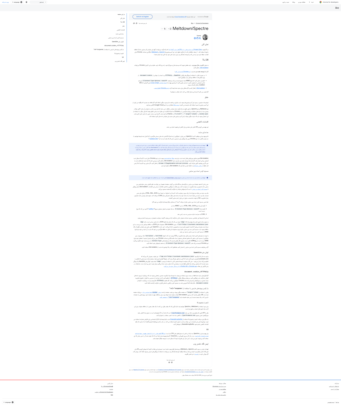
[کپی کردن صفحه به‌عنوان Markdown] (165, 28)
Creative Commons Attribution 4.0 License (169, 369)
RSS (112, 395)
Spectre (162, 52)
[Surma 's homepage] (195, 38)
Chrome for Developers (202, 23)
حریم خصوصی (330, 402)
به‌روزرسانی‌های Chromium (219, 386)
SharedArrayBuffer (176, 319)
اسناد (312, 2)
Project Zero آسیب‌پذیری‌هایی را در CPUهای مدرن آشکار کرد (185, 49)
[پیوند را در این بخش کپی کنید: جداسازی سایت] (196, 132)
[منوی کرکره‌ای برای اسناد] (309, 2)
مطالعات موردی (301, 2)
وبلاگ (293, 2)
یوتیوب (111, 389)
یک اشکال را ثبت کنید (334, 386)
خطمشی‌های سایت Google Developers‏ (194, 372)
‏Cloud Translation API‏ (180, 17)
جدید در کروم (285, 2)
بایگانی (224, 392)
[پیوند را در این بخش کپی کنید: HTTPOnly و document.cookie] (182, 272)
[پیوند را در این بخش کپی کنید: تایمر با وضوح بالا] (195, 303)
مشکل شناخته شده (169, 158)
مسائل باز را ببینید (335, 389)
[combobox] (38, 2)
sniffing (151, 209)
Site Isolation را (203, 68)
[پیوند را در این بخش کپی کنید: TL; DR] (200, 60)
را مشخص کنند (169, 297)
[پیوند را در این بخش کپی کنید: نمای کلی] (199, 44)
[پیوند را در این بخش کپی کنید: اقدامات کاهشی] (194, 122)
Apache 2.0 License (139, 369)
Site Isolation (201, 88)
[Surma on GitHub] (197, 38)
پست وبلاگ (176, 105)
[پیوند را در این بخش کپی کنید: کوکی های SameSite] (192, 253)
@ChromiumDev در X (107, 386)
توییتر (196, 354)
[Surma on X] (200, 38)
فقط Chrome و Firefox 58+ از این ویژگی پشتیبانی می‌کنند (180, 266)
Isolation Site (154, 139)
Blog (337, 8)
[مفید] (136, 23)
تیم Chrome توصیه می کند (183, 71)
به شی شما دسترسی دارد (151, 292)
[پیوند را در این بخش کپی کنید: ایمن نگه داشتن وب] (191, 344)
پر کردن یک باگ (198, 166)
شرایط (337, 402)
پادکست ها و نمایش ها (221, 395)
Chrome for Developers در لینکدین (104, 392)
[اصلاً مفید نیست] (134, 23)
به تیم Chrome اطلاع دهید (162, 88)
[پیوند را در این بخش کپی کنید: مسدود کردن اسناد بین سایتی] (187, 171)
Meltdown (155, 52)
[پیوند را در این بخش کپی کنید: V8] (204, 330)
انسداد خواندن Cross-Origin (159, 83)
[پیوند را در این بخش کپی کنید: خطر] (203, 97)
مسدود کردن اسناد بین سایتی (199, 189)
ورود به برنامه (5, 2)
